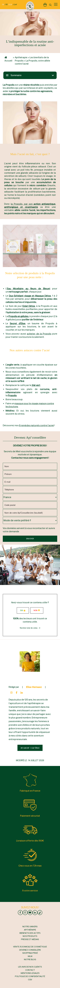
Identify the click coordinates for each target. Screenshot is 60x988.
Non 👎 (37, 610)
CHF (15, 5)
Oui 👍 (23, 610)
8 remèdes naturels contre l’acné (36, 425)
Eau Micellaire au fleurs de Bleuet (28, 288)
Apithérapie (21, 57)
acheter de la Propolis (39, 333)
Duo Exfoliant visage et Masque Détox (30, 295)
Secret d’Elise (17, 323)
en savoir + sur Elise (30, 748)
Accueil (8, 60)
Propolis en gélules (18, 316)
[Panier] (45, 4)
